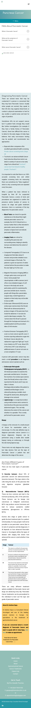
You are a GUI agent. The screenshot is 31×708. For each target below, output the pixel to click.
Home (15, 661)
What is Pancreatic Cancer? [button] (10, 31)
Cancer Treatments (15, 669)
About (15, 663)
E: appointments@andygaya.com (15, 695)
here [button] (11, 641)
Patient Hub (15, 671)
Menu (16, 21)
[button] (29, 4)
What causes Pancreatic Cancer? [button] (11, 47)
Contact (15, 674)
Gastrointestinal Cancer (15, 666)
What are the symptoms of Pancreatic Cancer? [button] (10, 39)
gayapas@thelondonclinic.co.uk (16, 690)
